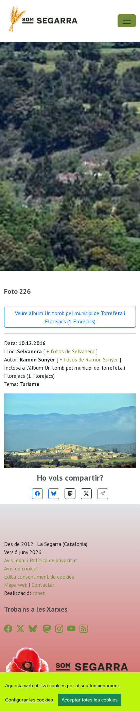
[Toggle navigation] (127, 20)
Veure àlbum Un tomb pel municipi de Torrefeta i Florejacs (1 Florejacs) (70, 317)
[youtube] (71, 629)
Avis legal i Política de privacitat (40, 560)
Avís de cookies (21, 568)
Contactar (43, 584)
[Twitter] (86, 493)
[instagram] (59, 629)
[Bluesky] (53, 493)
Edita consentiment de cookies (39, 576)
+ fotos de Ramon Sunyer (88, 359)
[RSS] (84, 629)
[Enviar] (102, 493)
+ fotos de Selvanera (70, 351)
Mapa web (16, 584)
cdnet (38, 592)
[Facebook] (37, 493)
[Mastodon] (70, 493)
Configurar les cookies (29, 699)
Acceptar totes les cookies (90, 699)
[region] (70, 691)
